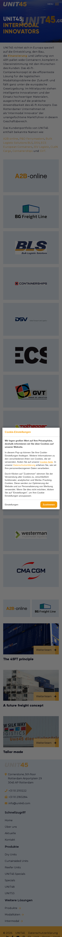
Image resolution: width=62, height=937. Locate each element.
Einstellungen (11, 504)
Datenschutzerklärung (24, 465)
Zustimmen (49, 504)
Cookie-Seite (46, 462)
